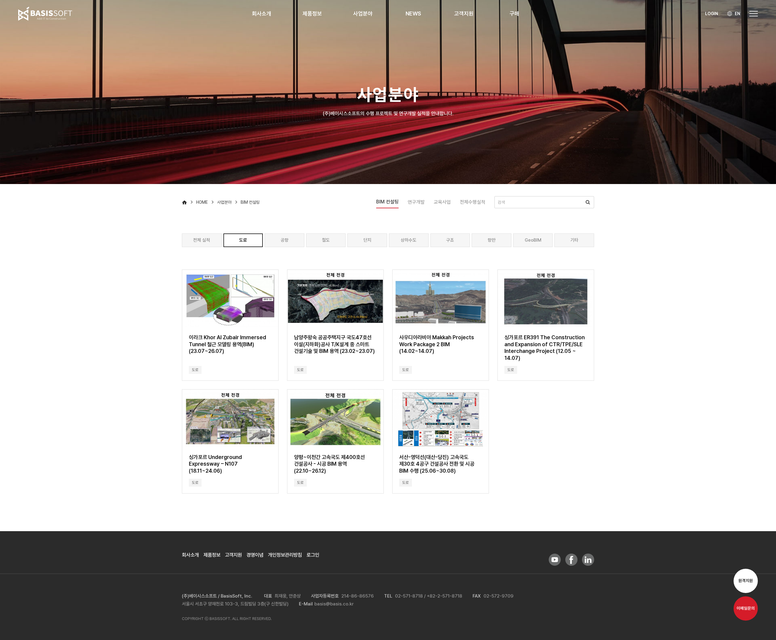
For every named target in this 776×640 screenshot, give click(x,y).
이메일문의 (746, 608)
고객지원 (233, 555)
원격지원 (745, 580)
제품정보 (211, 555)
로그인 (312, 555)
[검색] (588, 202)
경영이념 (254, 555)
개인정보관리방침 (285, 555)
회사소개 (190, 555)
